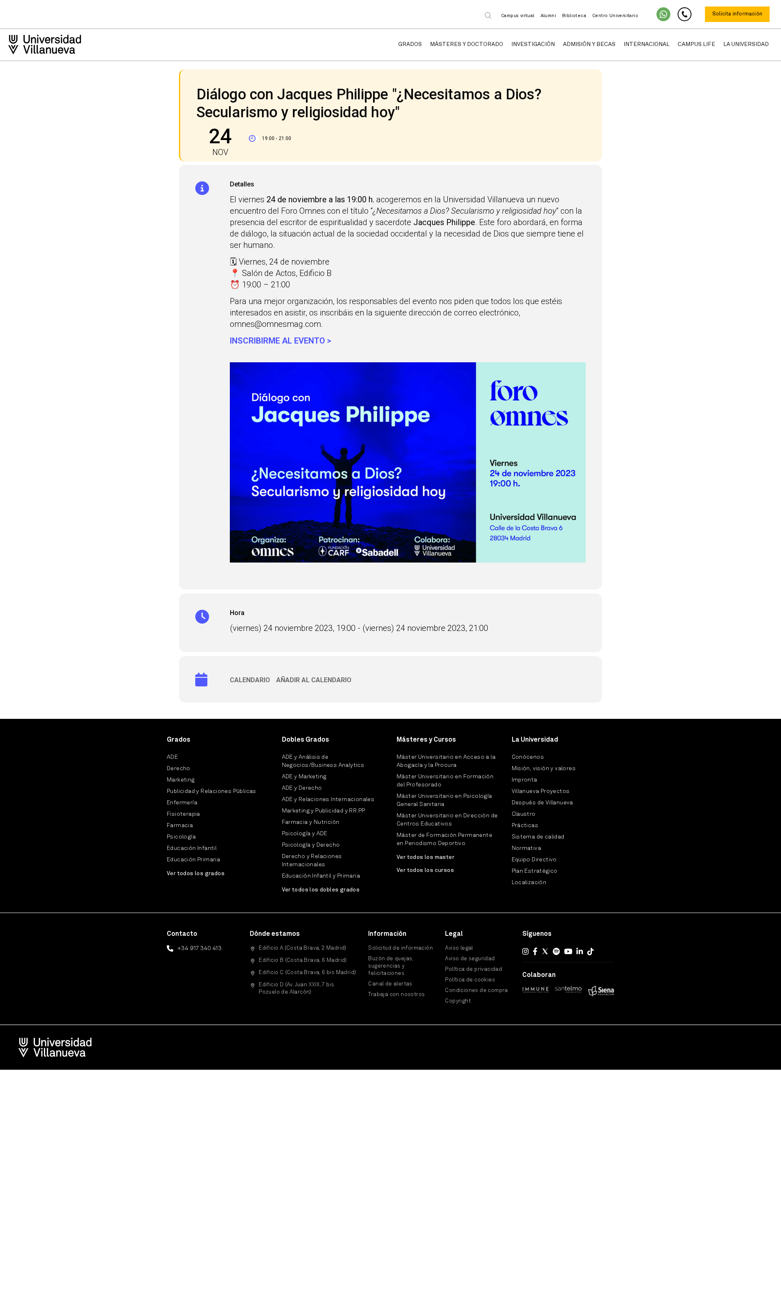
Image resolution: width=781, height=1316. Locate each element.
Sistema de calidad (538, 837)
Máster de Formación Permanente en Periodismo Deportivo (444, 839)
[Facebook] (535, 951)
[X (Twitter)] (545, 951)
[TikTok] (590, 951)
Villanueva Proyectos (541, 791)
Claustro (524, 814)
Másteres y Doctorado (466, 44)
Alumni (548, 16)
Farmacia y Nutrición (311, 822)
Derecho (178, 768)
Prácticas (525, 825)
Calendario (250, 680)
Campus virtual (517, 16)
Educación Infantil (191, 848)
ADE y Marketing (304, 777)
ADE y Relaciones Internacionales (328, 799)
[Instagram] (525, 951)
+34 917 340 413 (199, 948)
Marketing (181, 780)
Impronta (524, 780)
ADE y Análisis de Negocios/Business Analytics (323, 761)
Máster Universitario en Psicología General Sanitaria (444, 800)
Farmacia (180, 825)
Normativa (526, 848)
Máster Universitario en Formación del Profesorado (445, 781)
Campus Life (696, 44)
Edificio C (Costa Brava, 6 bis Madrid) (307, 972)
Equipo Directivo (534, 860)
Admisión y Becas (589, 44)
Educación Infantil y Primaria (321, 876)
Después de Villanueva (542, 803)
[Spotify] (556, 951)
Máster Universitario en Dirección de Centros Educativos (447, 820)
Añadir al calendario (313, 680)
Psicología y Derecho (311, 845)
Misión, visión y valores (544, 768)
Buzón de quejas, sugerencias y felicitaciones (390, 966)
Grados (410, 44)
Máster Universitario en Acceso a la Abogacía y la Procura (446, 761)
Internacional (647, 44)
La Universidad (746, 44)
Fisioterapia (183, 814)
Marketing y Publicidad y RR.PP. (324, 811)
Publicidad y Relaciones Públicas (211, 791)
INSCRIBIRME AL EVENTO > (280, 341)
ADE (172, 757)
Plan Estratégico (535, 871)
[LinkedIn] (579, 951)
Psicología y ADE (304, 833)
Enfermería (182, 803)
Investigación (533, 44)
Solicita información (737, 14)
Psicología (181, 837)
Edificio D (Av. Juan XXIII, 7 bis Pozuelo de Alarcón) (296, 988)
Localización (529, 882)
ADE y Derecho (302, 788)
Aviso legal (459, 948)
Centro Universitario (615, 16)
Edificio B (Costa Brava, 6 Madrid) (303, 960)
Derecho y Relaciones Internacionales (312, 860)
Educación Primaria (193, 860)
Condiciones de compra (476, 990)
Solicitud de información (400, 948)
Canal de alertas (390, 984)
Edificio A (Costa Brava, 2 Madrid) (303, 948)
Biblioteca (574, 16)
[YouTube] (568, 951)
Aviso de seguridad (470, 958)
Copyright (458, 1001)
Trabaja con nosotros (396, 994)
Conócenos (528, 757)
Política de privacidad (473, 969)
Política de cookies (470, 980)
